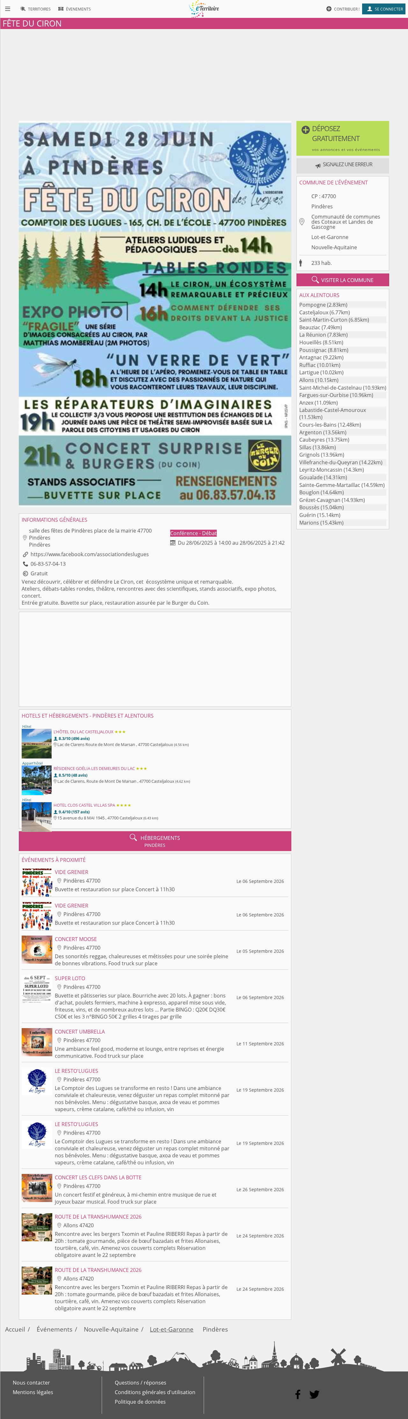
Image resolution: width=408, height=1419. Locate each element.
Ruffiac (307, 365)
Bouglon (309, 492)
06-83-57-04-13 (48, 563)
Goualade (311, 477)
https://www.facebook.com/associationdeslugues (90, 554)
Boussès (309, 507)
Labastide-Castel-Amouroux (332, 410)
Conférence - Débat (193, 533)
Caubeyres (312, 439)
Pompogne (312, 304)
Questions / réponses (140, 1382)
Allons (306, 380)
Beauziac (309, 327)
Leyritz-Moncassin (320, 469)
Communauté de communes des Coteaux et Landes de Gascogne (345, 221)
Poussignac (313, 350)
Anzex (306, 402)
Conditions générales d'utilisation (155, 1392)
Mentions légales (33, 1392)
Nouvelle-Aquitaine (334, 247)
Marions (309, 522)
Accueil (15, 1329)
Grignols (309, 454)
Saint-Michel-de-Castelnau (330, 387)
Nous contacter (31, 1382)
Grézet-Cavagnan (319, 500)
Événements (54, 1329)
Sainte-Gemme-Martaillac (329, 485)
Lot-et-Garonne (329, 237)
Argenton (310, 432)
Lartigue (309, 372)
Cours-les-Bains (318, 424)
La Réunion (312, 334)
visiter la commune (343, 280)
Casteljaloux (313, 312)
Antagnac (310, 357)
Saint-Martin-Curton (323, 319)
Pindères (322, 206)
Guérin (307, 515)
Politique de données (140, 1401)
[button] (343, 138)
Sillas (305, 447)
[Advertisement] (204, 73)
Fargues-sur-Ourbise (324, 395)
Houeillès (310, 342)
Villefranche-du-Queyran (328, 462)
